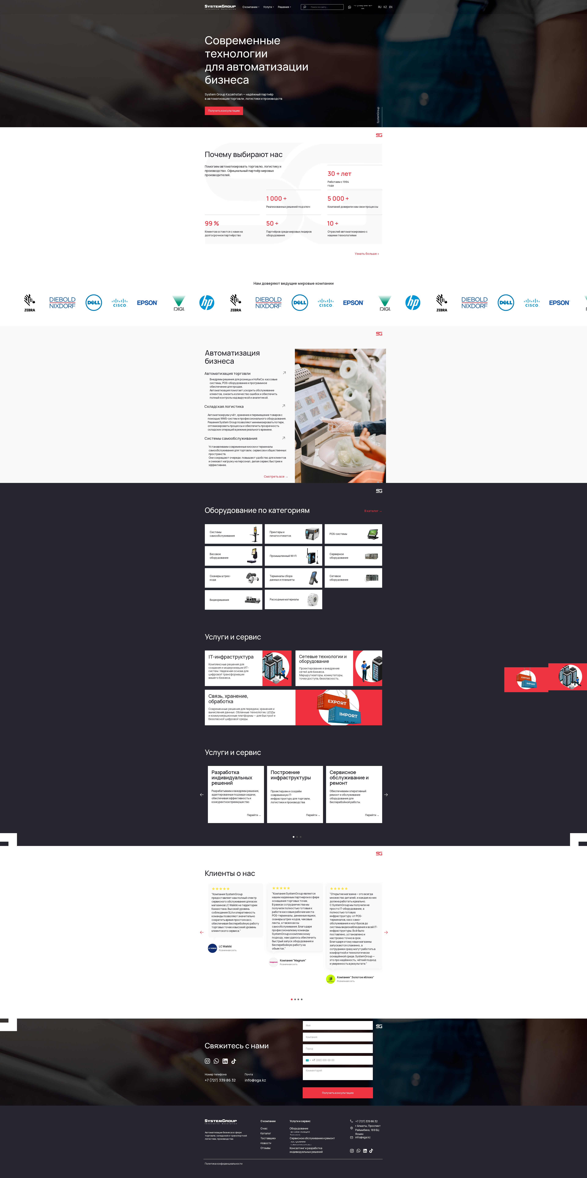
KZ (385, 7)
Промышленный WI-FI (283, 556)
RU (379, 7)
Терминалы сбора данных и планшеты (282, 577)
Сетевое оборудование (339, 577)
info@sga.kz (255, 1080)
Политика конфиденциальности (223, 1163)
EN (390, 7)
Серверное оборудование (339, 555)
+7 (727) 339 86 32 (220, 1080)
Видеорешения (219, 600)
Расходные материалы (284, 599)
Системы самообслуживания (222, 533)
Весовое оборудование (219, 555)
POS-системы (338, 534)
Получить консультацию (338, 1093)
